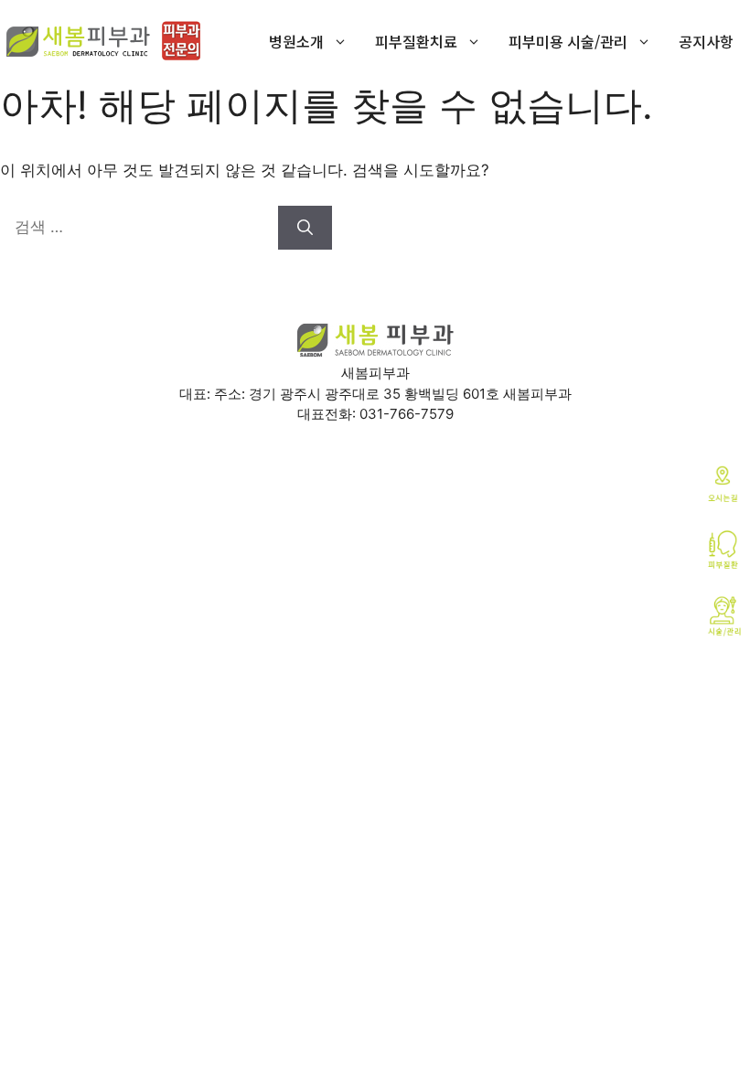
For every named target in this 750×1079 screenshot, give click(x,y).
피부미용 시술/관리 (568, 41)
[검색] (305, 228)
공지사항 (706, 41)
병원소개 (296, 41)
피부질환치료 (416, 41)
